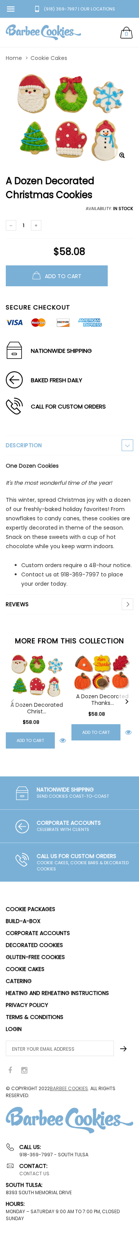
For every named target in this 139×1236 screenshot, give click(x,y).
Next (126, 701)
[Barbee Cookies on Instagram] (24, 1070)
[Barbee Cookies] (43, 32)
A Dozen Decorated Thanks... (102, 700)
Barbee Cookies (69, 1088)
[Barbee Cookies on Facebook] (10, 1070)
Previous (12, 701)
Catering (19, 981)
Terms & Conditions (34, 1017)
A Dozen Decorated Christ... (36, 708)
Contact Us (34, 1173)
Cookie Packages (30, 909)
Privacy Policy (27, 1005)
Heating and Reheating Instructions (57, 993)
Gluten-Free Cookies (35, 957)
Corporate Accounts (38, 933)
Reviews (17, 604)
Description (24, 445)
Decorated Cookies (34, 945)
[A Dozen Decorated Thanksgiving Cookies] (102, 671)
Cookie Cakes (49, 58)
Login (14, 1029)
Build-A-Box (23, 921)
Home (14, 58)
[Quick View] (63, 740)
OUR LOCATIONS (97, 9)
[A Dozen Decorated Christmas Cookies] (37, 676)
